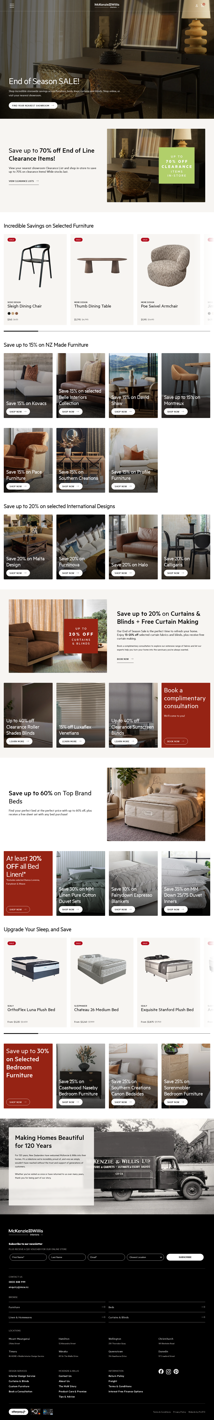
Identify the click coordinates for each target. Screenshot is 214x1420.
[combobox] (144, 1257)
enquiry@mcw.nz (19, 1287)
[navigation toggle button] (12, 5)
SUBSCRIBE (185, 1257)
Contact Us (65, 1376)
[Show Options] (161, 1257)
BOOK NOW (123, 658)
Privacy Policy (179, 1411)
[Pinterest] (176, 1371)
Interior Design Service (22, 1376)
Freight (113, 1381)
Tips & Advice (67, 1396)
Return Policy (116, 1376)
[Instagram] (168, 1372)
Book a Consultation (20, 1391)
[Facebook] (161, 1371)
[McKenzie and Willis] (107, 5)
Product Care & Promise (73, 1391)
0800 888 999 (17, 1281)
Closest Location (136, 1251)
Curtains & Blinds (19, 1381)
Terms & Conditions (120, 1386)
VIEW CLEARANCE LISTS (21, 180)
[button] (202, 5)
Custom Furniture (19, 1386)
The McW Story (68, 1386)
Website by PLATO (196, 1411)
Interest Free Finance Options (126, 1391)
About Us (64, 1381)
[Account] (197, 5)
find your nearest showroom (30, 105)
